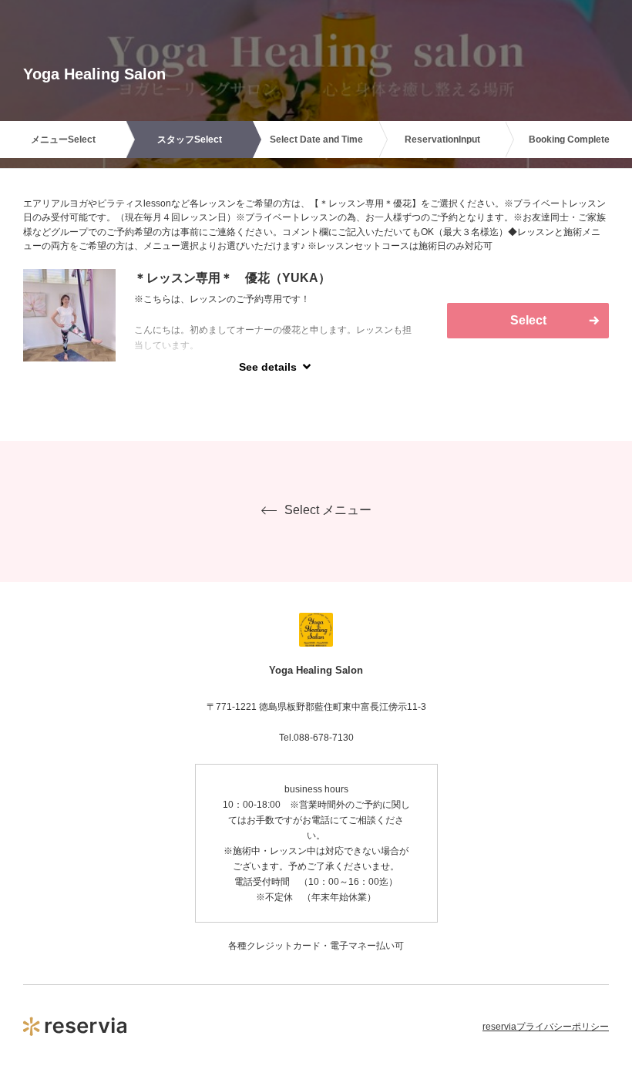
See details (268, 367)
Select (528, 320)
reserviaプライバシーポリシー (545, 1026)
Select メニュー (327, 509)
